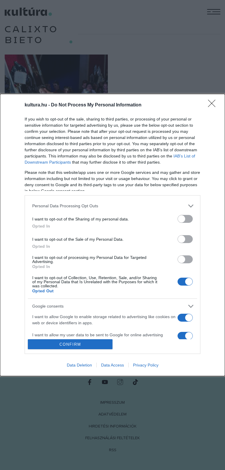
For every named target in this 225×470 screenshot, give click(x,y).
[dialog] (112, 235)
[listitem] (112, 206)
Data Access (112, 365)
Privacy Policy (145, 365)
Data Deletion (79, 365)
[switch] (185, 219)
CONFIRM (70, 344)
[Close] (213, 105)
